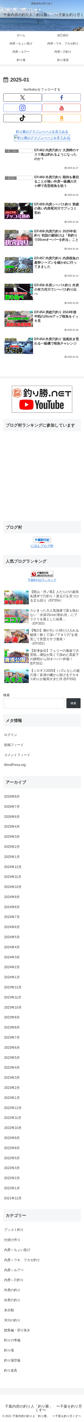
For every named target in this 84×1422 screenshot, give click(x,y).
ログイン (10, 735)
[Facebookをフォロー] (61, 97)
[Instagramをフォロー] (22, 108)
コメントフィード (17, 755)
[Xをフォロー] (22, 97)
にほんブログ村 (42, 546)
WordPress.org (15, 765)
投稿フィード (14, 745)
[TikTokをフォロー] (22, 118)
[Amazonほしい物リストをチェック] (61, 118)
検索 (6, 695)
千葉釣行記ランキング (42, 580)
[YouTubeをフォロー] (61, 108)
